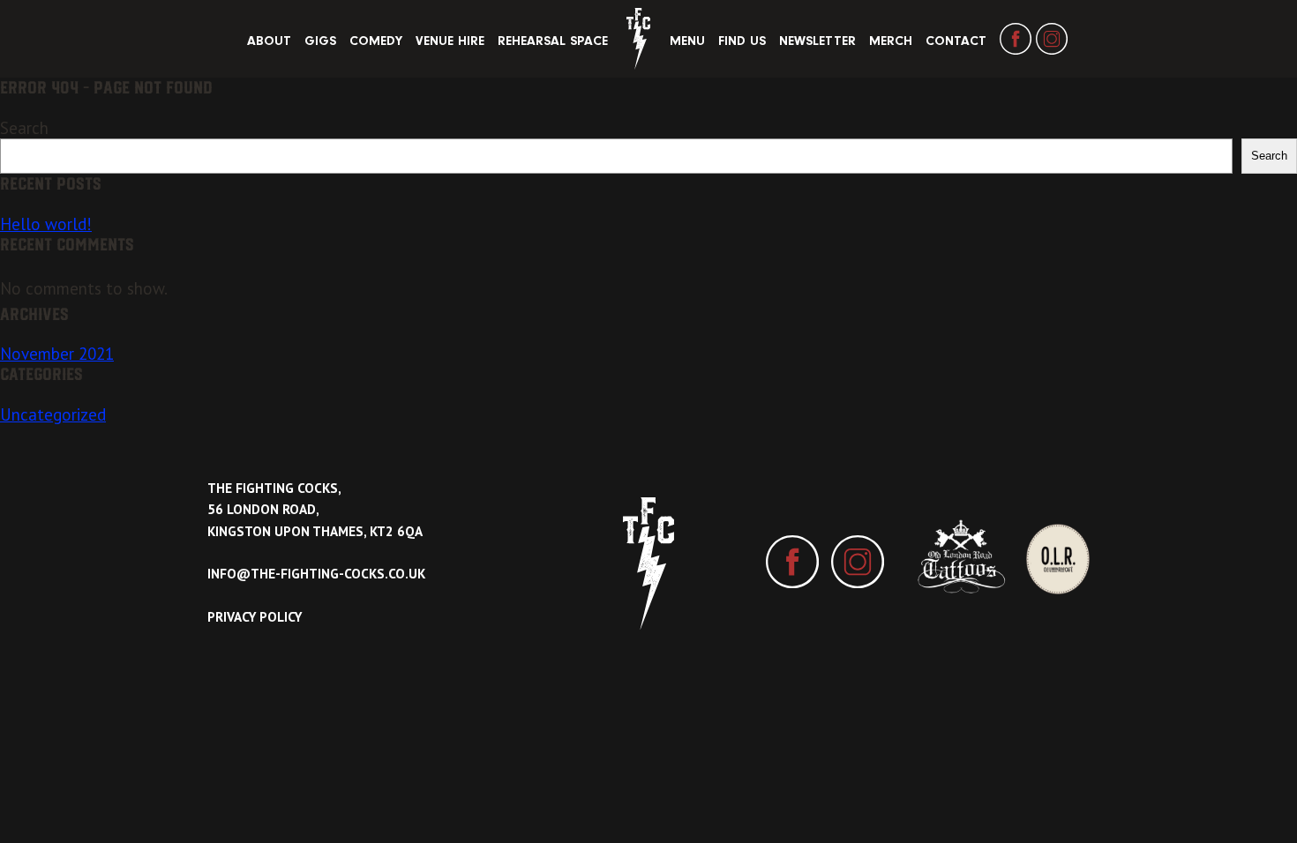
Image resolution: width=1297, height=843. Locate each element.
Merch (890, 41)
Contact (956, 41)
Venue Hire (450, 41)
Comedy (375, 41)
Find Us (742, 41)
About (269, 41)
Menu (687, 41)
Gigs (320, 41)
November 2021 (57, 353)
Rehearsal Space (553, 41)
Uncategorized (53, 414)
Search (24, 127)
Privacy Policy (254, 616)
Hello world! (46, 224)
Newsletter (817, 41)
